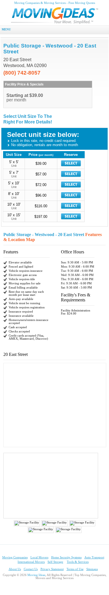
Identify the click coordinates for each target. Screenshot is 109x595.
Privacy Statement (52, 569)
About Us (15, 569)
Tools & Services (78, 561)
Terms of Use (75, 569)
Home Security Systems (66, 557)
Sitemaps (92, 569)
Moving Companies (15, 557)
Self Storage (55, 561)
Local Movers (39, 557)
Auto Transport (94, 557)
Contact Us (31, 569)
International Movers (31, 561)
